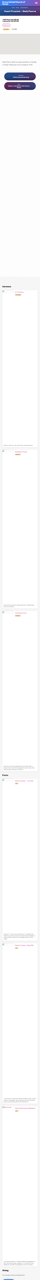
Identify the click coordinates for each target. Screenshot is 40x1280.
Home (13, 7)
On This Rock (19, 292)
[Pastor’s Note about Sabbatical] (7, 1183)
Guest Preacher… (24, 7)
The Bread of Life (20, 613)
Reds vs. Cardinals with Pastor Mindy (19, 86)
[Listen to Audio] (23, 295)
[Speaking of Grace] (7, 526)
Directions (6, 25)
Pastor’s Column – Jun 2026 (24, 781)
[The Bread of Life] (7, 688)
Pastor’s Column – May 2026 (24, 945)
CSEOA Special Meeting (21, 77)
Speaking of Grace (21, 452)
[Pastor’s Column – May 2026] (7, 1020)
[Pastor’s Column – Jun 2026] (7, 856)
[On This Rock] (7, 367)
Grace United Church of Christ (13, 3)
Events (17, 7)
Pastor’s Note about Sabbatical (25, 1108)
